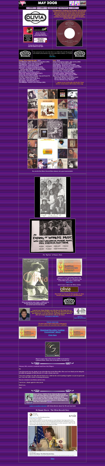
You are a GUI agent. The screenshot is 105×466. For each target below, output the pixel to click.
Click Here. (52, 56)
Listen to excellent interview (38, 406)
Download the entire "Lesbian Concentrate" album (52, 331)
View (52, 459)
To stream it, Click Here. (52, 316)
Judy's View (69, 282)
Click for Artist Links (52, 322)
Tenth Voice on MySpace (80, 318)
